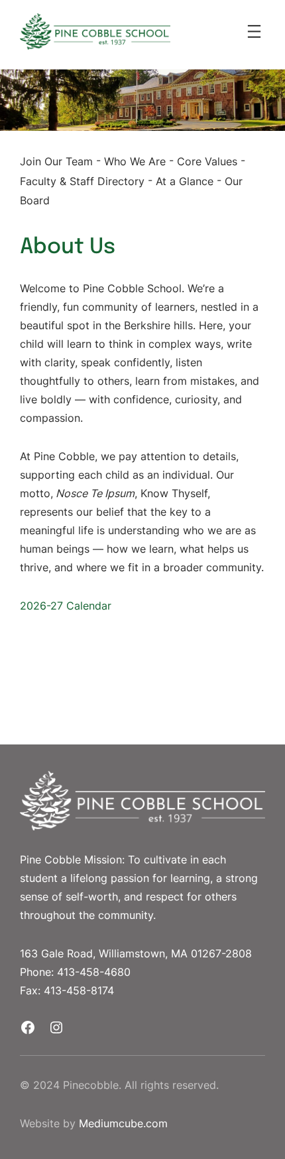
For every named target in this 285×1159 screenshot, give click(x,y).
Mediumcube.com (123, 1123)
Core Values (207, 161)
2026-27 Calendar (65, 605)
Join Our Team (56, 161)
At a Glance (184, 180)
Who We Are (135, 161)
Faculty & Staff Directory (82, 180)
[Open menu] (254, 31)
